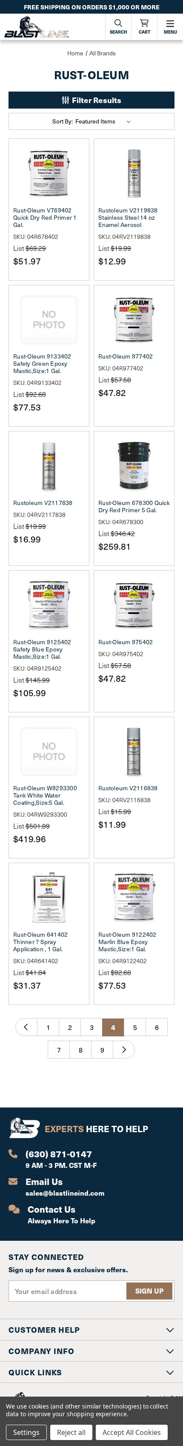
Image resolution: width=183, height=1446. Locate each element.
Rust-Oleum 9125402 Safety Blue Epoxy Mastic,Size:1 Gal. (42, 649)
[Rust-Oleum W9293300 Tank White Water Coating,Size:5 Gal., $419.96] (48, 751)
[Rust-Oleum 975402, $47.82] (134, 605)
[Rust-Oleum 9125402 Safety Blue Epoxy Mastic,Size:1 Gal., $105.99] (48, 605)
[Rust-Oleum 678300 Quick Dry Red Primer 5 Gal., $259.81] (134, 466)
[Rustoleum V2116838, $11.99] (134, 751)
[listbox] (104, 121)
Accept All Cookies (132, 1432)
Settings (26, 1432)
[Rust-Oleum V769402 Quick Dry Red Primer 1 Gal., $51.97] (48, 173)
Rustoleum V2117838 (43, 502)
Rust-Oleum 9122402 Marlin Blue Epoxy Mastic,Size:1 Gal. (127, 942)
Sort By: (62, 121)
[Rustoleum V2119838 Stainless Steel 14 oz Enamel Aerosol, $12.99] (134, 173)
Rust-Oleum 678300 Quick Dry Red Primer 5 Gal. (134, 506)
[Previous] (26, 1027)
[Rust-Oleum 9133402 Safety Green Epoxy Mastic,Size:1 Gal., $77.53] (48, 320)
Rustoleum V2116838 (128, 788)
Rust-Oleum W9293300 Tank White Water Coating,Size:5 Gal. (45, 795)
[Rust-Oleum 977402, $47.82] (134, 320)
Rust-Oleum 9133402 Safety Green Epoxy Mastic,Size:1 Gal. (42, 363)
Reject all (71, 1432)
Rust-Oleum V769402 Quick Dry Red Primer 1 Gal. (45, 217)
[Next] (123, 1049)
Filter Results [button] (95, 100)
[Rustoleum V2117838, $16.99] (48, 466)
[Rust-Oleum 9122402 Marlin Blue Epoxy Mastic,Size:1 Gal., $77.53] (134, 897)
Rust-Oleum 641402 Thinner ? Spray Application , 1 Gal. (40, 942)
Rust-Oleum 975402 (125, 642)
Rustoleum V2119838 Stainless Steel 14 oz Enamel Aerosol (128, 217)
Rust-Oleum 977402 (125, 356)
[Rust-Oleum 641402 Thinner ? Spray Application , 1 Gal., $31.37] (48, 897)
